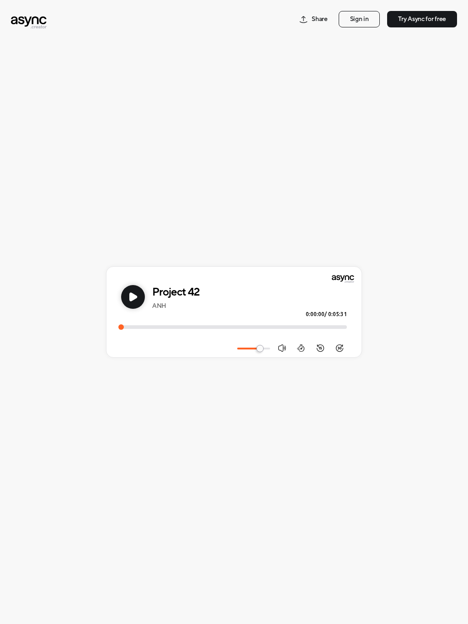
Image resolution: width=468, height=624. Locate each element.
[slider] (260, 348)
